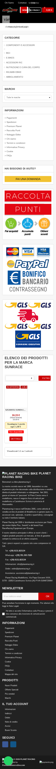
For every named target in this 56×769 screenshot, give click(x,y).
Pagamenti (9, 628)
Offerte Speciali (11, 690)
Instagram (13, 744)
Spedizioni (9, 632)
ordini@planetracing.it (20, 569)
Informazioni (10, 709)
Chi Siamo (9, 3)
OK (47, 596)
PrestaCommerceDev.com (13, 765)
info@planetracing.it (25, 564)
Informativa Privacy (13, 657)
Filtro (46, 378)
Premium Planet (12, 636)
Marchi (8, 698)
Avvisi (7, 726)
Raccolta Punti (11, 641)
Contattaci (22, 3)
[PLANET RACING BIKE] (10, 10)
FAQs (7, 666)
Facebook (5, 744)
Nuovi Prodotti (11, 685)
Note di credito (11, 722)
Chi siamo (9, 649)
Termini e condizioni (13, 653)
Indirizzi (8, 713)
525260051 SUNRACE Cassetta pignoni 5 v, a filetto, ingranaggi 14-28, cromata (16, 410)
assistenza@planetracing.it (28, 573)
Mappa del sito (11, 674)
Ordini (7, 718)
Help (32, 3)
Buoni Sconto (11, 730)
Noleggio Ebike (11, 645)
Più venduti (10, 694)
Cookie (8, 662)
